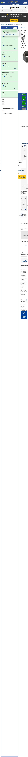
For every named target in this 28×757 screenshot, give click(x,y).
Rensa (15, 39)
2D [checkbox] (4, 101)
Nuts (16, 23)
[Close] (26, 14)
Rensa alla (15, 27)
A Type (5, 86)
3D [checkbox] (4, 104)
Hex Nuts (21, 23)
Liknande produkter (20, 170)
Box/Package (6, 66)
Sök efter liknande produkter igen (24, 315)
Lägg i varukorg (23, 176)
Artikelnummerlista (22, 215)
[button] (25, 3)
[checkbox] (9, 37)
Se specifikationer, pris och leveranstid (10, 34)
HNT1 (5, 94)
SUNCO (22, 27)
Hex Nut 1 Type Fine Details (6, 24)
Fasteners (11, 23)
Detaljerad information (24, 215)
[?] (25, 209)
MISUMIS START (4, 23)
